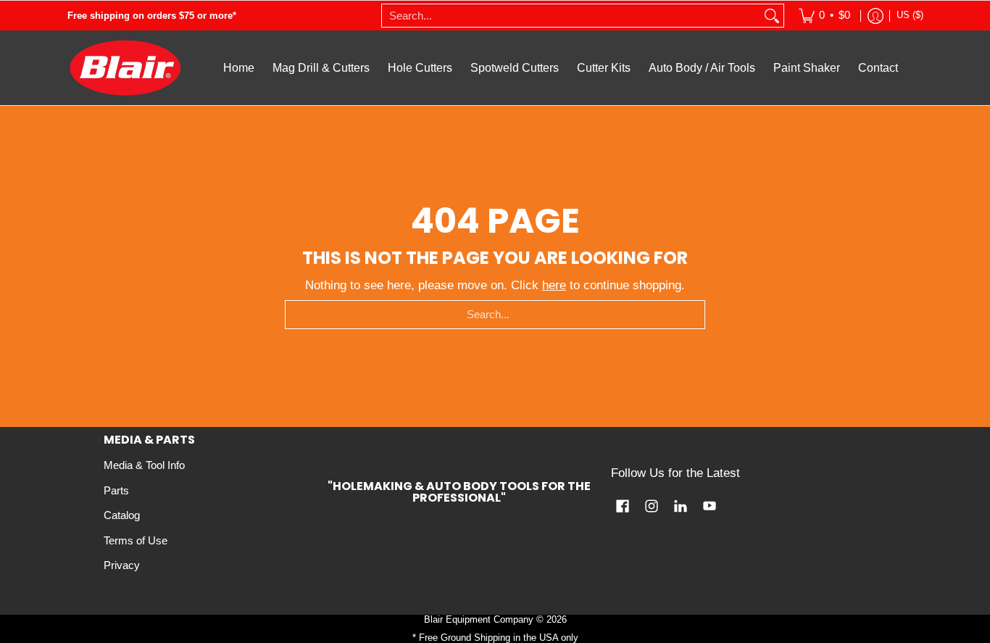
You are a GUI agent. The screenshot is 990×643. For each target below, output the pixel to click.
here (554, 285)
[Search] (771, 15)
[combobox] (571, 15)
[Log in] (875, 15)
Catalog (122, 515)
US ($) (910, 14)
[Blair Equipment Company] (125, 67)
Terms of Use (135, 541)
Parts (116, 491)
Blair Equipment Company (478, 619)
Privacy (122, 565)
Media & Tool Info (144, 465)
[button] (622, 507)
